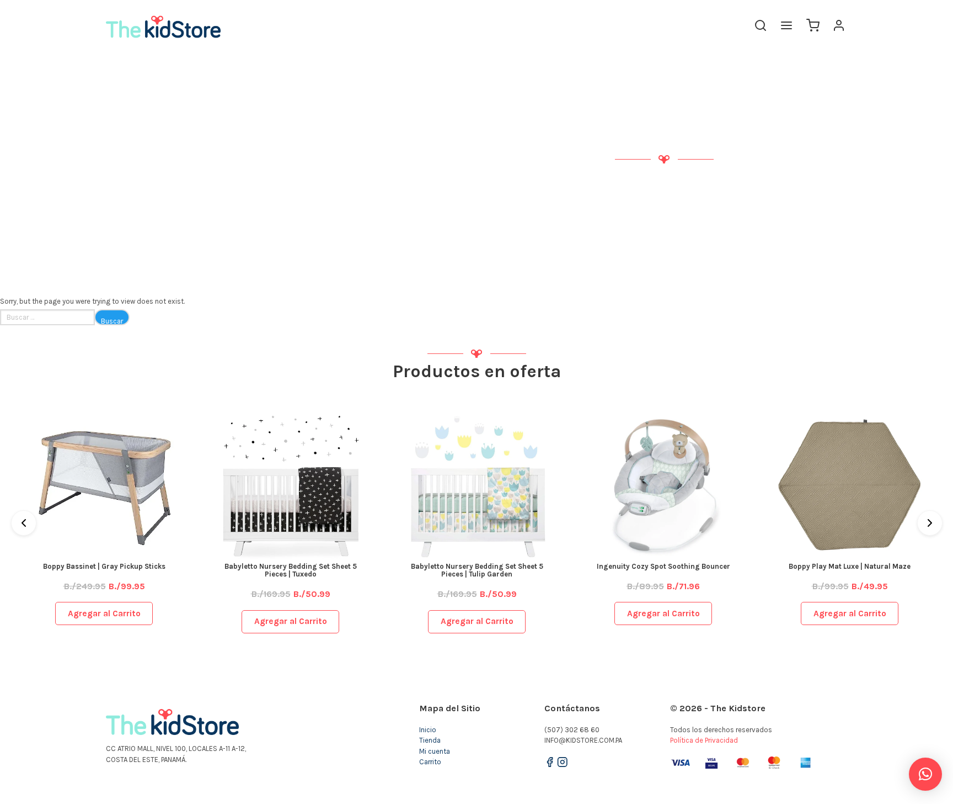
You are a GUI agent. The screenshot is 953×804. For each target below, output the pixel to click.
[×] (925, 774)
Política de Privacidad (704, 740)
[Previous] (23, 523)
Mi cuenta (434, 751)
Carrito (430, 762)
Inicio (427, 730)
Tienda (430, 740)
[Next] (930, 523)
